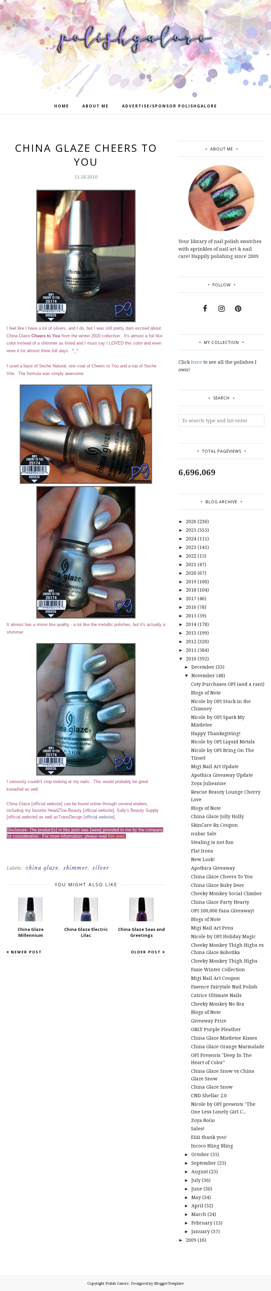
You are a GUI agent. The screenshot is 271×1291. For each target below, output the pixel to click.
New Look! (203, 859)
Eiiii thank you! (209, 1137)
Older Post (146, 951)
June (196, 1189)
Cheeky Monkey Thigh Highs (224, 961)
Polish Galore (117, 1283)
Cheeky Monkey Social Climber (226, 893)
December (202, 667)
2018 (191, 590)
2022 (191, 556)
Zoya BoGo (203, 1120)
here (196, 362)
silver (100, 867)
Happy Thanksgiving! (216, 733)
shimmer (75, 867)
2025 (191, 530)
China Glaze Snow (212, 1087)
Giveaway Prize (208, 1021)
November (203, 675)
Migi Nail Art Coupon (215, 978)
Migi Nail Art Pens (212, 928)
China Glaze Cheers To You (222, 876)
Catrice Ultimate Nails (216, 995)
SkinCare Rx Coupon (214, 825)
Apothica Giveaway (213, 868)
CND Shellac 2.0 (209, 1095)
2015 (191, 615)
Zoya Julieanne (208, 783)
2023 (191, 547)
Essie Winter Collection (218, 969)
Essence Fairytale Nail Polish (224, 986)
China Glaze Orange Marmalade (227, 1046)
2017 (191, 598)
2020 (191, 573)
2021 (191, 564)
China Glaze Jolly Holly (217, 816)
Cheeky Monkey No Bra (217, 1004)
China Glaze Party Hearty (220, 902)
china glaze (41, 867)
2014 (191, 624)
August (199, 1171)
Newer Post (26, 951)
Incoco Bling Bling (212, 1146)
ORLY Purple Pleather (216, 1029)
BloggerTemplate (169, 1283)
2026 (191, 521)
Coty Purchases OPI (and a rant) (227, 684)
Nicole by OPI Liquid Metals (223, 741)
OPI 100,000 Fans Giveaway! (222, 910)
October (200, 1154)
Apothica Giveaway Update (222, 775)
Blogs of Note (206, 692)
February (202, 1223)
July (196, 1180)
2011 (191, 650)
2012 (191, 641)
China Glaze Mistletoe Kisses (224, 1038)
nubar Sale (203, 833)
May (196, 1197)
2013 (191, 633)
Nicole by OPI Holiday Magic (223, 936)
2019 (191, 581)
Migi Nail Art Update (215, 766)
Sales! (198, 1128)
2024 (191, 538)
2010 (191, 658)
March (198, 1214)
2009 (191, 1240)
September (203, 1163)
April (197, 1205)
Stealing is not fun (212, 842)
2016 (191, 607)
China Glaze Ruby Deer (217, 885)
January (200, 1231)
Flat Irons (202, 851)
